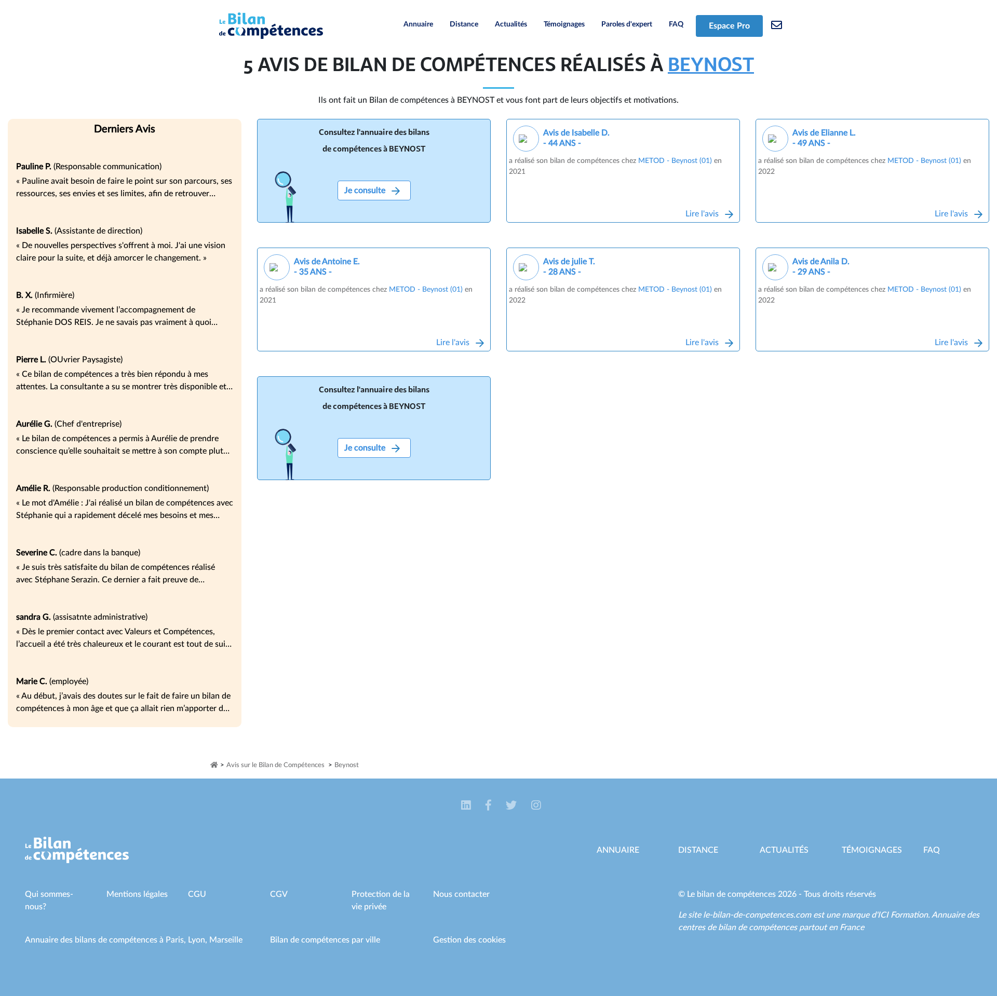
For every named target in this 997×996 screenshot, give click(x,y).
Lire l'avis (703, 214)
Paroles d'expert (626, 24)
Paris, (177, 940)
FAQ (676, 24)
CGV (279, 894)
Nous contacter (461, 894)
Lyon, (198, 940)
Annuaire (418, 24)
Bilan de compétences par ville (325, 940)
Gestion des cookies (469, 940)
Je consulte (365, 190)
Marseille (225, 940)
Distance (464, 24)
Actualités (511, 24)
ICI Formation (903, 915)
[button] (467, 805)
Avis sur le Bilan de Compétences (275, 765)
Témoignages (564, 24)
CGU (197, 894)
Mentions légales (137, 894)
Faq (931, 850)
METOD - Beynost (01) (675, 161)
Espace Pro (729, 26)
